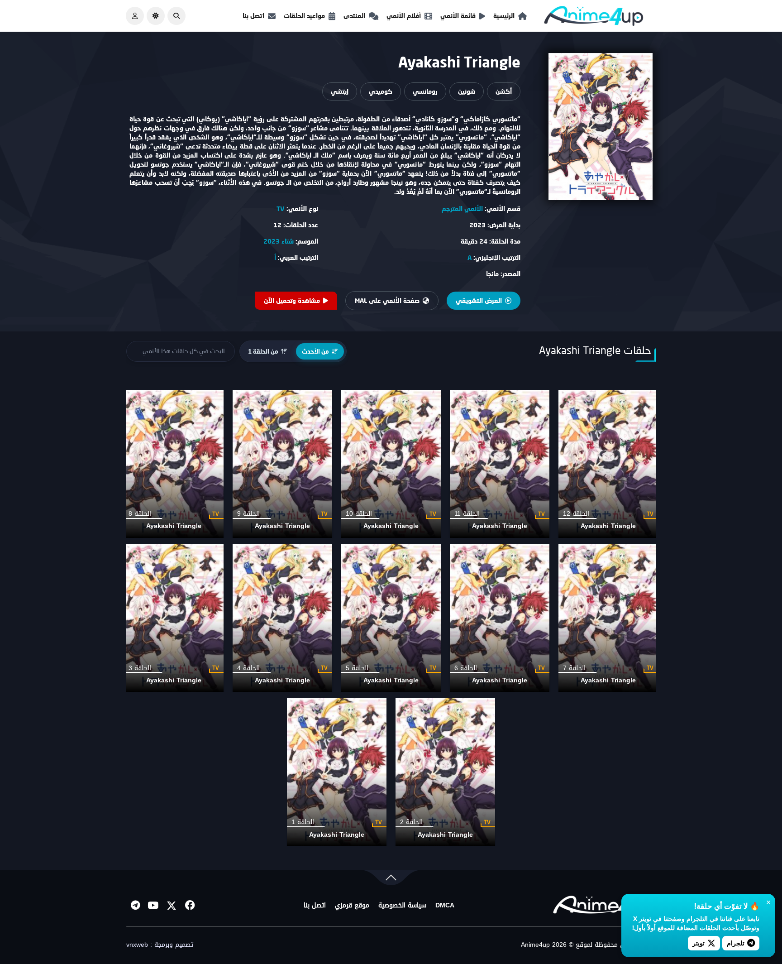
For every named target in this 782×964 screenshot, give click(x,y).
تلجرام (735, 943)
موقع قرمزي (352, 905)
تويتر (698, 943)
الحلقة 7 (574, 668)
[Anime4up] (594, 18)
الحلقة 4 (248, 668)
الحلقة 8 (140, 514)
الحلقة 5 (357, 668)
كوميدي (380, 91)
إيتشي (339, 91)
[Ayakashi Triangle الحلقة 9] (282, 464)
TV (281, 208)
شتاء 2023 (278, 241)
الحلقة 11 (467, 514)
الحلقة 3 (140, 668)
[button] (176, 16)
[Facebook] (190, 906)
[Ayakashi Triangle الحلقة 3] (174, 618)
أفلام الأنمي (403, 15)
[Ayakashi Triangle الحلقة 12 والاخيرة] (608, 464)
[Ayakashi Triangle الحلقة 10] (391, 464)
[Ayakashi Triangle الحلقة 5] (391, 618)
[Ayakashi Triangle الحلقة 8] (174, 464)
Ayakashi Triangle (608, 526)
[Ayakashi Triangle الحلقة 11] (499, 464)
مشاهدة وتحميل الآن (292, 300)
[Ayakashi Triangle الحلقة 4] (282, 618)
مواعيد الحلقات (304, 15)
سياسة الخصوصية (402, 905)
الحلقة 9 (248, 514)
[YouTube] (153, 906)
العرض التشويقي (479, 300)
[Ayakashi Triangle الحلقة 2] (445, 772)
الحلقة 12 (576, 514)
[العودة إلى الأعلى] (391, 879)
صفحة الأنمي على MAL (387, 300)
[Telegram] (135, 906)
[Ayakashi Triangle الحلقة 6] (499, 618)
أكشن (504, 91)
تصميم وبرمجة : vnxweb (159, 945)
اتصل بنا (253, 15)
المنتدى (354, 15)
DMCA (444, 905)
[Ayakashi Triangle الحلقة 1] (336, 772)
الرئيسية (504, 15)
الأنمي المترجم (462, 208)
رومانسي (425, 91)
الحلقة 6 (465, 668)
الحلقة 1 (302, 822)
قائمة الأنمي (458, 15)
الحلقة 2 (411, 822)
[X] (171, 906)
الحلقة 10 (359, 514)
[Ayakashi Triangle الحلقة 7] (608, 618)
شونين (466, 91)
